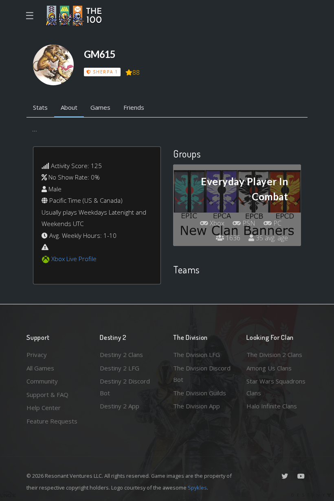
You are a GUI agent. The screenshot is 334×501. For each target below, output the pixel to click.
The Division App (196, 406)
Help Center (43, 407)
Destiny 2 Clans (121, 354)
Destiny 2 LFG (119, 368)
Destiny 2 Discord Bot (125, 387)
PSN (248, 223)
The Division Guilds (199, 393)
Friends (133, 107)
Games (100, 107)
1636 (232, 237)
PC (276, 223)
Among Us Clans (269, 368)
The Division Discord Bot (202, 374)
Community (42, 381)
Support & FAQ (47, 394)
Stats (40, 107)
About (69, 107)
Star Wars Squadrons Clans (275, 387)
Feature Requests (51, 421)
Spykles (197, 487)
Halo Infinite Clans (271, 406)
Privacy (36, 354)
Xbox (216, 223)
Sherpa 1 (104, 72)
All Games (40, 368)
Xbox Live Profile (74, 259)
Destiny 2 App (119, 406)
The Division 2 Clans (274, 354)
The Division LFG (196, 354)
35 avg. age (271, 237)
